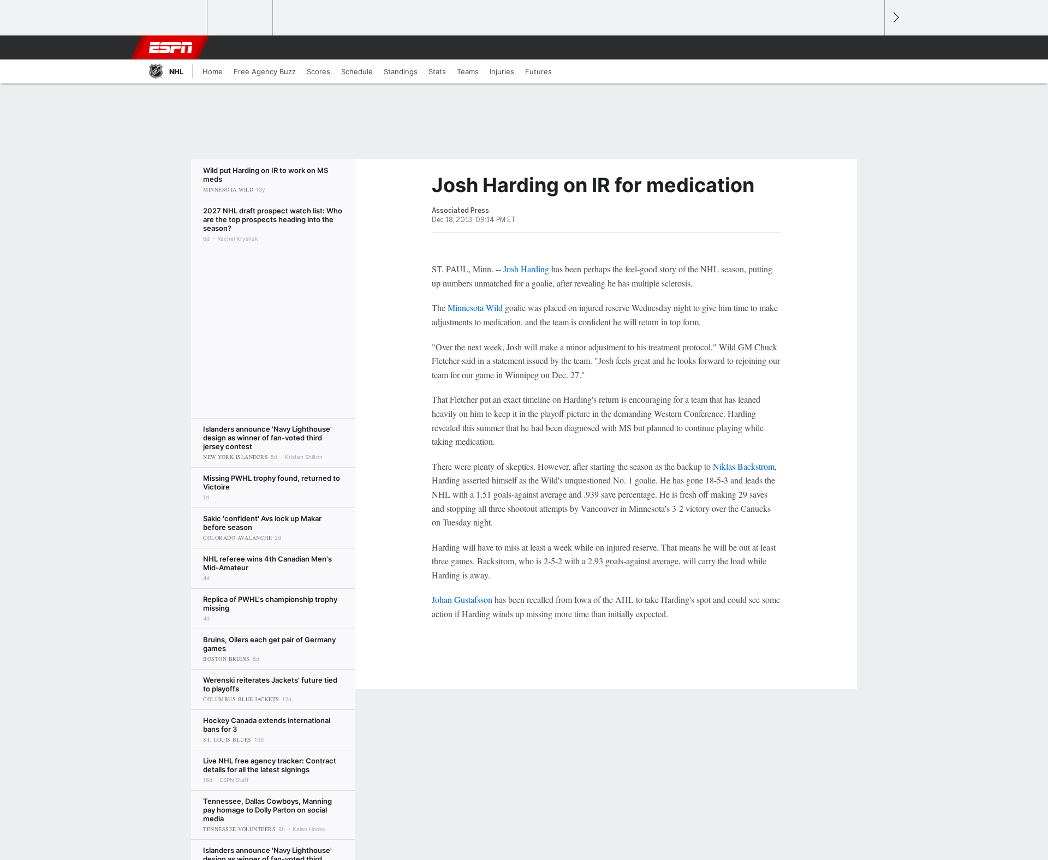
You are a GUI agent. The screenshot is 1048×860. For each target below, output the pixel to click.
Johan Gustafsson (462, 599)
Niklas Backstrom (744, 466)
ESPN (171, 47)
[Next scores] (895, 17)
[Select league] (175, 18)
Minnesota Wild (475, 307)
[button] (871, 47)
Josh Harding (526, 268)
